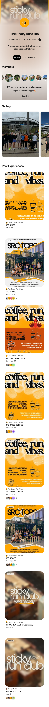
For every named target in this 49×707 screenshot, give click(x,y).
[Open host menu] (44, 4)
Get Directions (29, 39)
